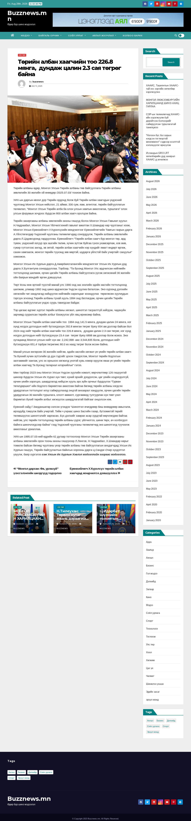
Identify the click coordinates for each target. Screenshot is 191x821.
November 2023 (155, 441)
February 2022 (154, 496)
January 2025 (153, 331)
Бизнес (150, 565)
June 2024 (152, 386)
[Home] (12, 35)
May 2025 (151, 299)
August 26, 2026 (68, 524)
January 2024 (153, 425)
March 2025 (152, 315)
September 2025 (155, 268)
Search (150, 51)
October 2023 (153, 449)
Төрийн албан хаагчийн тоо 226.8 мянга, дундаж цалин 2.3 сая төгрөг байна (69, 68)
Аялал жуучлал (103, 35)
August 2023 (153, 465)
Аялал (149, 558)
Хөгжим (150, 660)
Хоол (149, 652)
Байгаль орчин (49, 35)
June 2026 (152, 197)
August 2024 (153, 370)
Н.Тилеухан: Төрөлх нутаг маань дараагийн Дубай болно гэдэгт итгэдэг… (72, 518)
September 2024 (155, 362)
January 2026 (153, 236)
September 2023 (155, 457)
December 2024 (155, 339)
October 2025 (153, 260)
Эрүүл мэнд (153, 732)
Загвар (150, 589)
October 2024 (153, 354)
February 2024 (154, 418)
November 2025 (155, 252)
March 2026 (152, 220)
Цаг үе (149, 668)
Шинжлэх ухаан (155, 684)
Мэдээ (25, 35)
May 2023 (151, 488)
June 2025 (152, 291)
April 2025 (151, 307)
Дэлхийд (151, 581)
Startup (150, 550)
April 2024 (151, 402)
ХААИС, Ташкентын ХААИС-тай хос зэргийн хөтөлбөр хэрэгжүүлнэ (162, 88)
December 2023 (155, 433)
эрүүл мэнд (152, 699)
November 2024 (155, 347)
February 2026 (154, 228)
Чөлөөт (150, 676)
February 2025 (154, 323)
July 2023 (151, 473)
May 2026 (151, 205)
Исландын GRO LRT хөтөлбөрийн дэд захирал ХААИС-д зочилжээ (160, 156)
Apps (149, 542)
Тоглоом (150, 636)
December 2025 (155, 244)
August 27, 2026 (25, 524)
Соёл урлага (153, 613)
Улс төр (22, 55)
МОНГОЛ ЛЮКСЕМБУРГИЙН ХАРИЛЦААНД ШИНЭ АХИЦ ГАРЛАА (29, 518)
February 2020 (154, 512)
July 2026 (151, 189)
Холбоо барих (132, 35)
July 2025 (151, 283)
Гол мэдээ (151, 573)
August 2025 (153, 276)
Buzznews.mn (27, 15)
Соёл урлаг (76, 35)
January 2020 (153, 520)
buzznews (38, 81)
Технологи (152, 628)
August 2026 (153, 181)
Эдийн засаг (153, 692)
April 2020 (151, 504)
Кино (149, 597)
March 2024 (152, 410)
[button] (176, 35)
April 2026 (151, 213)
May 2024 (151, 394)
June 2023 (152, 481)
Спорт (149, 621)
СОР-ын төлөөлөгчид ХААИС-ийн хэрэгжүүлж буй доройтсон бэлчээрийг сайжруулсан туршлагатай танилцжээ (163, 121)
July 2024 (151, 378)
